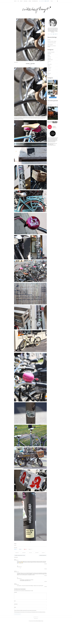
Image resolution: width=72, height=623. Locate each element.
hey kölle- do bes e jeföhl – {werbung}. (52, 41)
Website (15, 607)
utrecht (24, 118)
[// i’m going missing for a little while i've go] (50, 92)
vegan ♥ (48, 74)
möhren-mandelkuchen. (50, 44)
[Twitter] (44, 1)
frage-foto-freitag (49, 64)
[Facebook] (45, 1)
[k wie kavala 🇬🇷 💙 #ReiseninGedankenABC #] (55, 82)
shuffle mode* (49, 68)
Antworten (45, 563)
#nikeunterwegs (16, 62)
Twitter (30, 552)
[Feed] (39, 1)
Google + (43, 552)
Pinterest (37, 552)
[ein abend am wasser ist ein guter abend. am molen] (55, 87)
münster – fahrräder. (30, 63)
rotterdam (29, 118)
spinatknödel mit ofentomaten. (42, 555)
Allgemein (49, 55)
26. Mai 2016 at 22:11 (19, 578)
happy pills (49, 65)
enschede (26, 118)
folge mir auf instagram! (53, 97)
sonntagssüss (49, 70)
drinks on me (49, 61)
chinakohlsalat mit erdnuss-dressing (52, 42)
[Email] (41, 1)
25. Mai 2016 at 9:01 (16, 560)
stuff (48, 71)
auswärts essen (49, 58)
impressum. (36, 618)
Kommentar (15, 592)
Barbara (15, 559)
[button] (16, 549)
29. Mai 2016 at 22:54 (16, 584)
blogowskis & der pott (50, 59)
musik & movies (49, 67)
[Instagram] (48, 1)
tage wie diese (49, 73)
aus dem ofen (49, 56)
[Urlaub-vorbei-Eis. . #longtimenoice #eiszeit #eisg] (55, 92)
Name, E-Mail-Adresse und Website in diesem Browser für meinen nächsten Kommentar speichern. (25, 610)
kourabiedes (49, 39)
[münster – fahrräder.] (30, 60)
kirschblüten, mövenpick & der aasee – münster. (20, 555)
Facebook (24, 552)
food (48, 62)
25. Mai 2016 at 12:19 (19, 566)
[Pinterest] (47, 1)
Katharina (15, 583)
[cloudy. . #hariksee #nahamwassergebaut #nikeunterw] (50, 82)
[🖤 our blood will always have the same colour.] (50, 87)
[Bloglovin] (42, 1)
